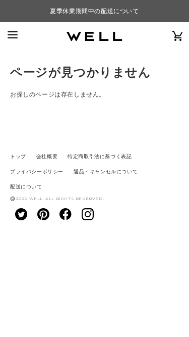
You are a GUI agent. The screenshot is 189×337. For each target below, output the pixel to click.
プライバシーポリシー (37, 171)
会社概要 (46, 156)
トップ (18, 156)
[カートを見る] (178, 35)
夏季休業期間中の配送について (94, 11)
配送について (26, 186)
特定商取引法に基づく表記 (100, 156)
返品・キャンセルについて (106, 171)
